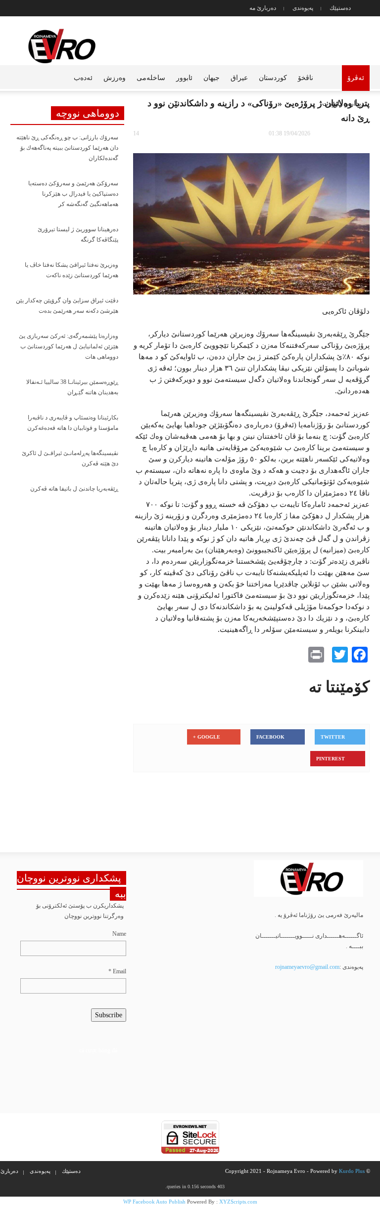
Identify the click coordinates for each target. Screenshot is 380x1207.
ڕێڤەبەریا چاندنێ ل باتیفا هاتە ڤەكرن (74, 488)
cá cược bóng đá (98, 1050)
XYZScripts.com (238, 1202)
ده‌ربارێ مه (262, 7)
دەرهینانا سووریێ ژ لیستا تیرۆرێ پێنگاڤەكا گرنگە (78, 234)
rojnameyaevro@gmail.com (307, 966)
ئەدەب (83, 78)
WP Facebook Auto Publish (154, 1202)
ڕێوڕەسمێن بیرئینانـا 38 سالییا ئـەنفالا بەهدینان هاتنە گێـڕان (72, 387)
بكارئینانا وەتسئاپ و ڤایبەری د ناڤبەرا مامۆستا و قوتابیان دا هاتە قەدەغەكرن (72, 422)
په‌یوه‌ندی (302, 7)
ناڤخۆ (305, 78)
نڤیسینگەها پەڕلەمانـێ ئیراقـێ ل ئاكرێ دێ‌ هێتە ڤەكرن (70, 458)
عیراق (239, 78)
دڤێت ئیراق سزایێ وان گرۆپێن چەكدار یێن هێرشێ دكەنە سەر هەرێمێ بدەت (67, 305)
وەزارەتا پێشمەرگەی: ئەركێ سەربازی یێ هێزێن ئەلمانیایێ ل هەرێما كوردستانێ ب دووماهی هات (68, 346)
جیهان (211, 78)
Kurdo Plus (352, 1171)
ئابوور (184, 78)
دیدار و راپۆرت (343, 103)
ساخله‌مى (151, 78)
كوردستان (273, 78)
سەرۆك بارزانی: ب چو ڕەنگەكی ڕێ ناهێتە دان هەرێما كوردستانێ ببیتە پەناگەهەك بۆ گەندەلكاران (67, 148)
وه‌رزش (114, 78)
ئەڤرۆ (355, 78)
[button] (14, 77)
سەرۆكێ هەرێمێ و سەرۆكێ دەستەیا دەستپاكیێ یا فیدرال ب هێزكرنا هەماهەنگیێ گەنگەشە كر (73, 194)
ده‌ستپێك (340, 7)
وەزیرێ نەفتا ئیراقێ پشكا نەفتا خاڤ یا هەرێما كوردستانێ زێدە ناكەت (71, 270)
